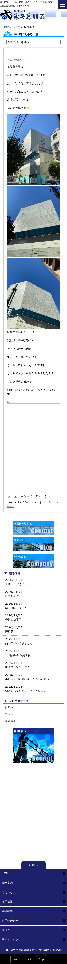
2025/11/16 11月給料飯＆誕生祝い (19, 653)
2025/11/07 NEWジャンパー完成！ (18, 665)
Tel (29, 959)
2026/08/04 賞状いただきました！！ (20, 582)
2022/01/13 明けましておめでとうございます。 (27, 688)
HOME (6, 27)
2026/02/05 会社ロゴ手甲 (13, 617)
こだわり (7, 892)
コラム (9, 714)
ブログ (16, 27)
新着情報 (10, 721)
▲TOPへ (33, 865)
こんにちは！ (15, 60)
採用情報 (7, 901)
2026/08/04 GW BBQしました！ (17, 605)
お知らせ (10, 707)
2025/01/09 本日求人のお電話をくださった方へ (27, 677)
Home (15, 959)
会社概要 (7, 911)
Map (41, 959)
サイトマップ (10, 939)
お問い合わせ (10, 920)
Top (53, 959)
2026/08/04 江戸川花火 (13, 594)
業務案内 (7, 882)
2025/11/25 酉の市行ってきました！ (20, 641)
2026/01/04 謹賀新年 (13, 629)
